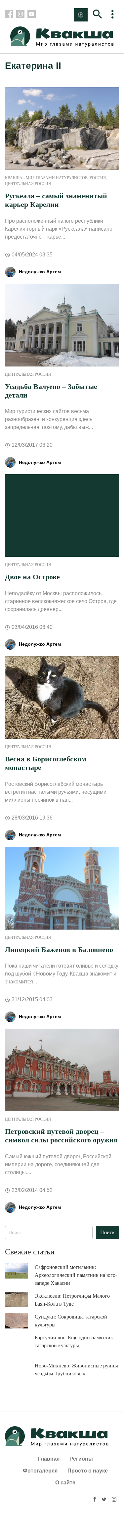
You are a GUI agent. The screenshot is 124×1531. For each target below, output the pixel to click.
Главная (49, 1459)
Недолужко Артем (40, 271)
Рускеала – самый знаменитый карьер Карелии (56, 200)
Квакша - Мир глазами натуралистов (46, 177)
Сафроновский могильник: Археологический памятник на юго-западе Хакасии (76, 1275)
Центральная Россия (28, 183)
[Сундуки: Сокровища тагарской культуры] (20, 1321)
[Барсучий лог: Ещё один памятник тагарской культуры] (20, 1345)
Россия (98, 177)
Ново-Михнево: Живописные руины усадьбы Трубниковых (76, 1369)
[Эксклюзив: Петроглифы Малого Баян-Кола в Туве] (20, 1300)
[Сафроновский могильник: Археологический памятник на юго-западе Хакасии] (20, 1271)
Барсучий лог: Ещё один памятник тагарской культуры (74, 1341)
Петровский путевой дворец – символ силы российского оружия (61, 1135)
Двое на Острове (32, 577)
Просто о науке (87, 1471)
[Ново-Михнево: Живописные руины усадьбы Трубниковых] (20, 1373)
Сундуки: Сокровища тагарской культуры (71, 1320)
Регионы (81, 1459)
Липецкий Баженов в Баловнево (59, 949)
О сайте (65, 1482)
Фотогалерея (40, 1471)
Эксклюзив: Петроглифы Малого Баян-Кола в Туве (72, 1300)
